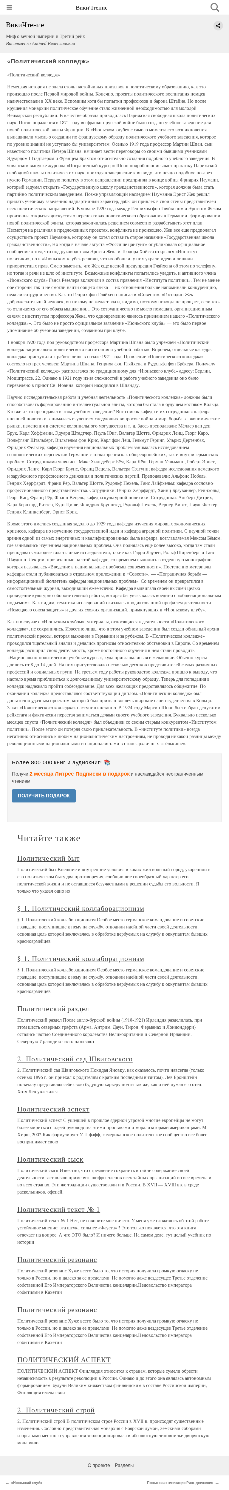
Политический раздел (53, 1008)
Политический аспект (53, 1109)
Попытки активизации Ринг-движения (180, 1483)
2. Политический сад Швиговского (75, 1058)
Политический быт (48, 858)
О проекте (99, 1465)
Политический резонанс (57, 1259)
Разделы (124, 1465)
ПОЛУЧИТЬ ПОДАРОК (44, 795)
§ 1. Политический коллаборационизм (80, 908)
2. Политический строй (56, 1409)
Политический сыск (50, 1159)
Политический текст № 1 (58, 1209)
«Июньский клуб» (26, 1483)
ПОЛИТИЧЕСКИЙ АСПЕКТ (64, 1359)
